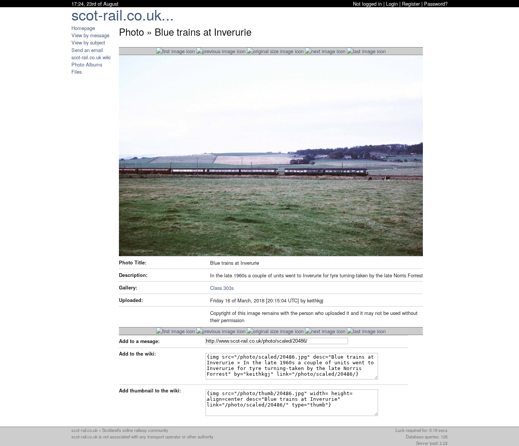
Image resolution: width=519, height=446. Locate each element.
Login (392, 3)
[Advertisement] (94, 189)
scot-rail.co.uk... (122, 14)
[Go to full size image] (275, 51)
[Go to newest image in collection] (175, 51)
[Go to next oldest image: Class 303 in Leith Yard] (325, 51)
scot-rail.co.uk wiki (91, 57)
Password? (436, 3)
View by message (90, 35)
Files (76, 71)
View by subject (88, 42)
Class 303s (222, 287)
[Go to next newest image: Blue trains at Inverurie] (220, 51)
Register (411, 3)
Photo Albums (86, 64)
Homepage (83, 28)
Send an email (87, 50)
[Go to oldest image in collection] (366, 51)
